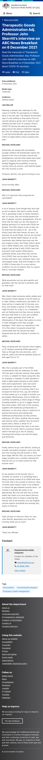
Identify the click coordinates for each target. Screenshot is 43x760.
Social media (7, 657)
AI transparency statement (13, 617)
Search (36, 13)
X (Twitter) (6, 691)
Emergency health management (16, 591)
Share (26, 72)
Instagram (6, 698)
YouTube (5, 694)
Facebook (6, 685)
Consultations (7, 682)
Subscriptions (7, 660)
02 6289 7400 (23, 566)
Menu (9, 13)
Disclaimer (6, 648)
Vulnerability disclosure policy (14, 663)
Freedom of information (12, 620)
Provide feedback (12, 721)
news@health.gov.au (25, 562)
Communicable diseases (27, 587)
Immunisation (8, 587)
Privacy (5, 651)
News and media (11, 20)
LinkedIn (5, 688)
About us (5, 608)
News (4, 679)
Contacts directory (10, 626)
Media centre (7, 676)
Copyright (6, 645)
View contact (19, 570)
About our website (9, 639)
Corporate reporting (10, 614)
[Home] (21, 5)
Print (17, 72)
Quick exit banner (9, 654)
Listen (7, 72)
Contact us (6, 623)
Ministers (5, 611)
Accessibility (7, 642)
